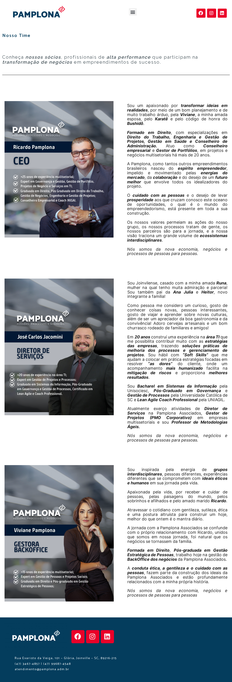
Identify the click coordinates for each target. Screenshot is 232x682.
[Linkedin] (222, 13)
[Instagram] (211, 13)
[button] (133, 12)
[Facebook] (200, 13)
